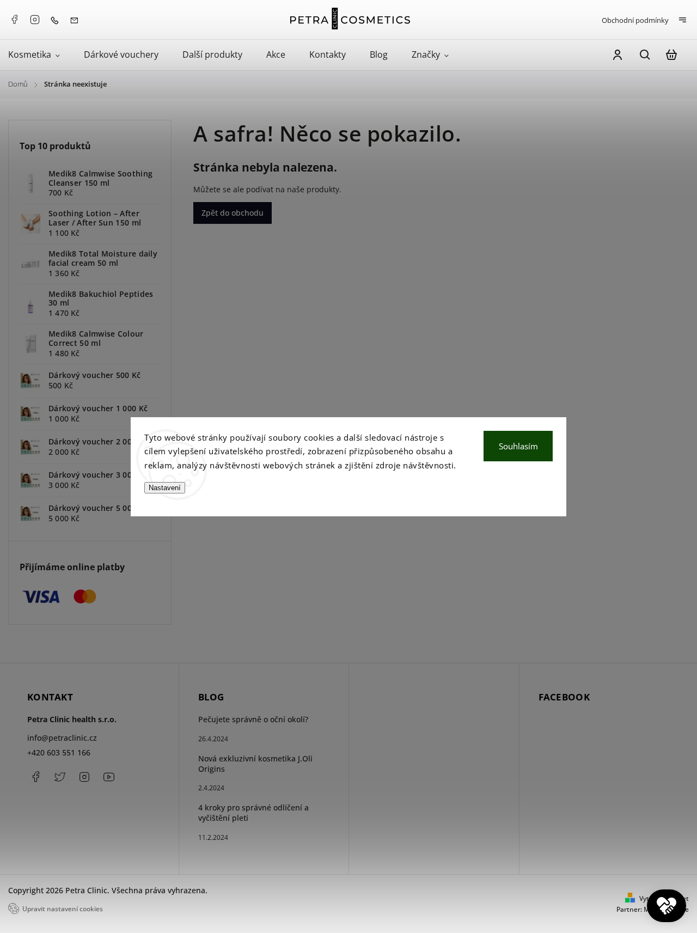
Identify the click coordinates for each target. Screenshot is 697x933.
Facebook (14, 20)
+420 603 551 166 (58, 752)
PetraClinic (60, 777)
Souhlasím (518, 446)
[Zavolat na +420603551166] (57, 19)
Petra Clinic (109, 777)
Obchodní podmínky (635, 20)
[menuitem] (40, 55)
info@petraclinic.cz (62, 738)
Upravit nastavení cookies (62, 908)
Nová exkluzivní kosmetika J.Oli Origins (255, 763)
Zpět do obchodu (232, 213)
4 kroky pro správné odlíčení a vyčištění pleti (253, 812)
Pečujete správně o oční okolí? (253, 719)
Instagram (35, 20)
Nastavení (165, 488)
